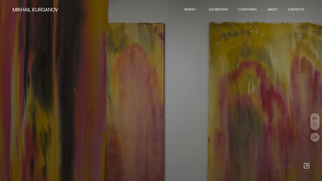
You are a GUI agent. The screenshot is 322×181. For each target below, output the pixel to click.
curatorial (247, 9)
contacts (296, 9)
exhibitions (218, 9)
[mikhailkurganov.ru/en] (35, 10)
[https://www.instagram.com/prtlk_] (306, 165)
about (272, 9)
